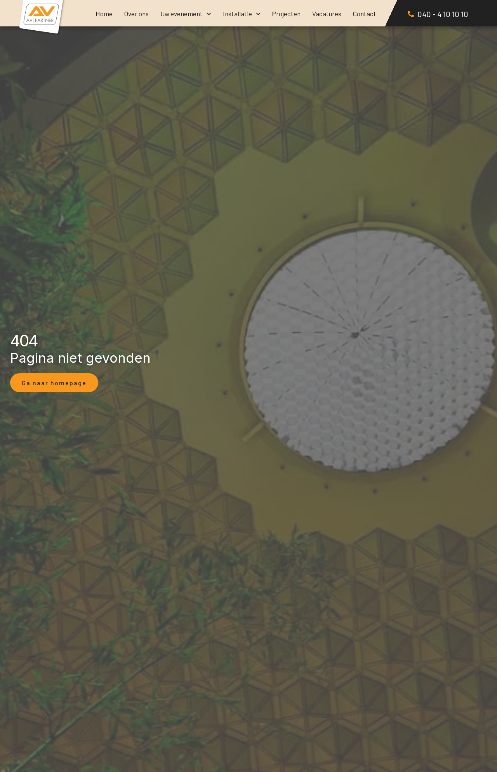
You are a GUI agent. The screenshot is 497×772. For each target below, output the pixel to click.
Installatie (237, 13)
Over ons (136, 13)
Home (104, 13)
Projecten (286, 13)
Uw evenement (181, 13)
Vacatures (326, 13)
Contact (364, 13)
